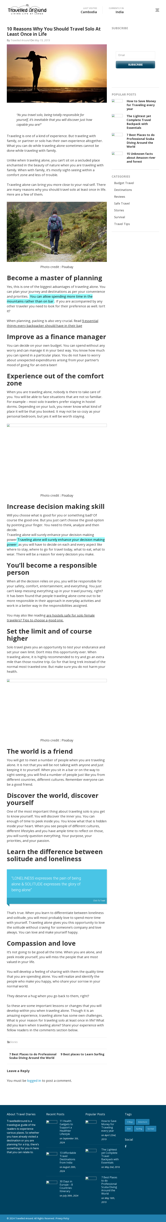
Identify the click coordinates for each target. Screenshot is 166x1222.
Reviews (119, 197)
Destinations (123, 190)
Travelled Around (20, 40)
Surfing (139, 1129)
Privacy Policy (62, 1218)
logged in (34, 1080)
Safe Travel (122, 203)
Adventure (142, 1122)
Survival (119, 217)
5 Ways (130, 1122)
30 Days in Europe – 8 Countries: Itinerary (66, 1186)
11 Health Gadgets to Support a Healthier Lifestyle (66, 1127)
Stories (14, 1042)
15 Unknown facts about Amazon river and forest (141, 157)
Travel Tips (122, 224)
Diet (129, 1129)
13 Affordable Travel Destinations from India (68, 1157)
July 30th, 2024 (70, 1195)
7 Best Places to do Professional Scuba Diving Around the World (32, 1056)
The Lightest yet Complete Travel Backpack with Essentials (139, 122)
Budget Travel (124, 183)
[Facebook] (125, 1146)
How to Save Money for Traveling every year (141, 105)
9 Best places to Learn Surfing (82, 1054)
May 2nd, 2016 (112, 1167)
